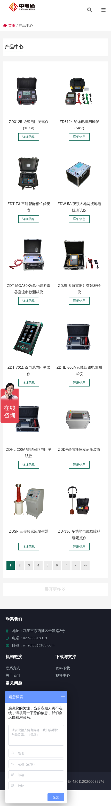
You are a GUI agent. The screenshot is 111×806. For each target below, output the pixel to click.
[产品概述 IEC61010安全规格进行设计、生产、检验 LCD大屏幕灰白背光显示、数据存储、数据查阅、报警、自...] (28, 91)
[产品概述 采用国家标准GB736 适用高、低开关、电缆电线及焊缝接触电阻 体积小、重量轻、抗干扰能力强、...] (79, 337)
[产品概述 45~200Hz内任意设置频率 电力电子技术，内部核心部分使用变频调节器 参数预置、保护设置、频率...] (79, 419)
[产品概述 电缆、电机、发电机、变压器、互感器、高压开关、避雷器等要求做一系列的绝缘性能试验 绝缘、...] (79, 91)
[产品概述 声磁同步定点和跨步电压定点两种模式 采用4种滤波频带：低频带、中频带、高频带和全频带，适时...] (79, 501)
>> (85, 565)
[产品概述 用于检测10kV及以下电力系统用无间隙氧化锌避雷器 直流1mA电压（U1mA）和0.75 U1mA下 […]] (28, 255)
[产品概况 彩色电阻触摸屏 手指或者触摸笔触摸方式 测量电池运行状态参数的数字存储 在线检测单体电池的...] (28, 337)
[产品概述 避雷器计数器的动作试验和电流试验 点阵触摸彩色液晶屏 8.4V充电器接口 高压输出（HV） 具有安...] (79, 255)
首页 (11, 25)
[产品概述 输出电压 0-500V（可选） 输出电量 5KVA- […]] (28, 501)
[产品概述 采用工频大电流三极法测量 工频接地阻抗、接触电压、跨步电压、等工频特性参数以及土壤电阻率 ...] (79, 173)
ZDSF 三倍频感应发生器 (29, 531)
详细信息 (28, 137)
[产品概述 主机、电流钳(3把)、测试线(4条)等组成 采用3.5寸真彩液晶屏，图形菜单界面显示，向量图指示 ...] (28, 173)
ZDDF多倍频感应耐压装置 (79, 449)
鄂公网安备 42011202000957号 (78, 781)
